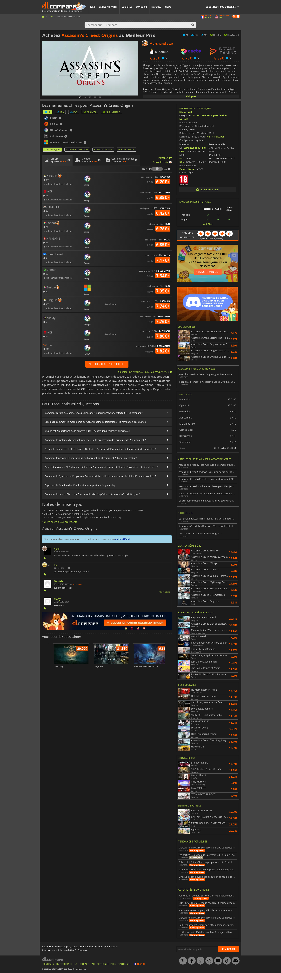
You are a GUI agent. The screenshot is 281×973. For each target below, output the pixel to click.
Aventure (206, 115)
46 (46, 195)
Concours (141, 7)
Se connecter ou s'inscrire (221, 7)
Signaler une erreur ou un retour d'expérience (143, 371)
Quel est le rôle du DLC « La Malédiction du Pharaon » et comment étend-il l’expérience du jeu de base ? (101, 467)
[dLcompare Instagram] (200, 961)
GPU (181, 161)
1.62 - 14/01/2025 (214, 136)
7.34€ (162, 275)
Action (196, 115)
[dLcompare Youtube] (217, 961)
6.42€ (162, 213)
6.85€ (162, 244)
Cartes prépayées (108, 7)
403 (47, 180)
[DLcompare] (52, 959)
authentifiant (122, 539)
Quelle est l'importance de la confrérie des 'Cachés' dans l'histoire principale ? (87, 430)
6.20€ (162, 181)
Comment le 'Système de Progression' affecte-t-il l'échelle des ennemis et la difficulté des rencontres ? (100, 476)
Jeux (92, 7)
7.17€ (162, 260)
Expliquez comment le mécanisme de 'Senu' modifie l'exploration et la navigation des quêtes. (95, 421)
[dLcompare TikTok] (226, 961)
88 (46, 242)
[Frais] (157, 169)
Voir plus (191, 96)
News (168, 7)
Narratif (183, 118)
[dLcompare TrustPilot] (208, 961)
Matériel (156, 7)
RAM (182, 158)
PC (49, 111)
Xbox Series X (113, 111)
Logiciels (127, 7)
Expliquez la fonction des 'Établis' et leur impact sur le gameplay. (80, 485)
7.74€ (162, 306)
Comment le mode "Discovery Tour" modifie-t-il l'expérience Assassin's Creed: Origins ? (92, 494)
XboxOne (91, 111)
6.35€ (162, 197)
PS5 (62, 111)
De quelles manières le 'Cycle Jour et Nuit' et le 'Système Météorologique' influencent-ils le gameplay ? (100, 449)
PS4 (75, 111)
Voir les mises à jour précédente (59, 521)
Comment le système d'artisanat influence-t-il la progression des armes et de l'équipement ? (95, 440)
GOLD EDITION (126, 149)
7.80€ (162, 336)
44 (46, 211)
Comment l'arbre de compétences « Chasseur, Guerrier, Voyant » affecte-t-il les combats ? (93, 412)
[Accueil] (43, 16)
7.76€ (162, 321)
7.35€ (162, 291)
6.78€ (162, 229)
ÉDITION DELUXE (103, 149)
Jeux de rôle (220, 115)
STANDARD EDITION (77, 149)
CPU (181, 151)
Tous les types (52, 149)
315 (47, 349)
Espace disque (187, 169)
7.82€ (162, 351)
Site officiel (185, 111)
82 (46, 227)
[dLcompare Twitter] (182, 961)
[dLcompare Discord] (235, 961)
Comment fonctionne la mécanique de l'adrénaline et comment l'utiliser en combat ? (91, 458)
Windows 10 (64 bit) (195, 147)
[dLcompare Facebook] (191, 961)
